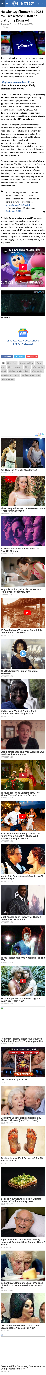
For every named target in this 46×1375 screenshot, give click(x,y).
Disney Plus (11, 363)
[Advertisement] (23, 407)
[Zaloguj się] (38, 3)
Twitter (20, 356)
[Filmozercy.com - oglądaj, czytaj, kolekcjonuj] (23, 3)
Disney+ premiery (15, 367)
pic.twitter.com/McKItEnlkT (18, 205)
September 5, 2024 (14, 211)
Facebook (7, 356)
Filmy (27, 367)
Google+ (33, 356)
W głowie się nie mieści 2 (15, 82)
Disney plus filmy (26, 363)
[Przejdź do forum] (7, 3)
